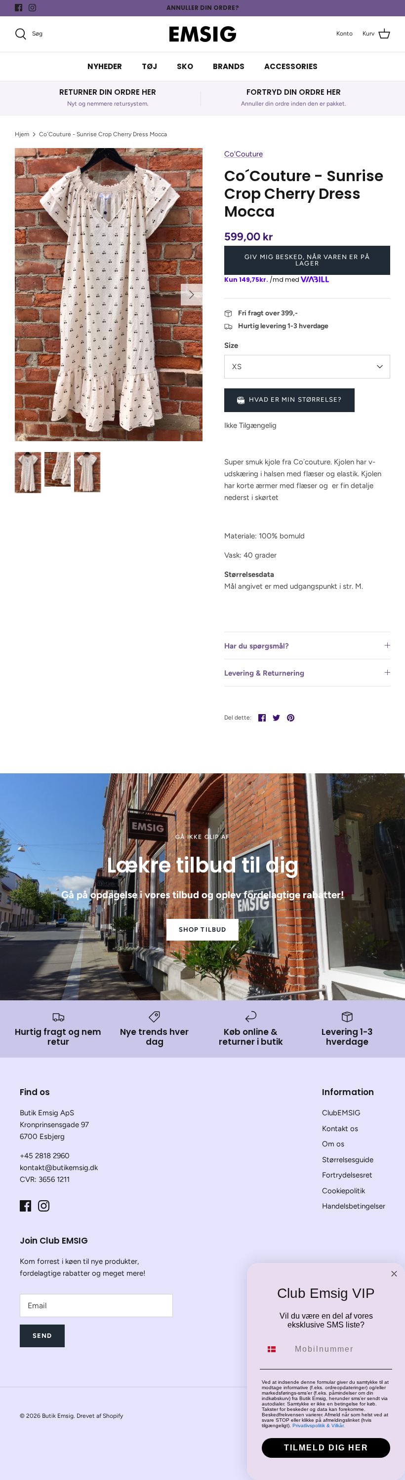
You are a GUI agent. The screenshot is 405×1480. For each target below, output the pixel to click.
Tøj (149, 66)
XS (237, 366)
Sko (185, 66)
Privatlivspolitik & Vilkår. (318, 1425)
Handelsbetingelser (353, 1206)
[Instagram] (32, 7)
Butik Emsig (58, 1415)
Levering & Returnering (264, 673)
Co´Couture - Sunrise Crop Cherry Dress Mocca (103, 134)
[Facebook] (18, 7)
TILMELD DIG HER (326, 1447)
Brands (228, 66)
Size (231, 345)
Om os (333, 1143)
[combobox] (276, 1349)
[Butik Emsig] (202, 34)
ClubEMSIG (341, 1112)
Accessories (291, 66)
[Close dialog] (394, 1274)
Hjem (22, 134)
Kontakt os (340, 1128)
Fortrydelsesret (347, 1175)
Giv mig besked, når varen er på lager (306, 260)
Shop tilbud (202, 929)
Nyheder (104, 66)
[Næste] (191, 294)
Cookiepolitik (343, 1190)
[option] (108, 294)
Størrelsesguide (347, 1159)
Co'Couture (243, 154)
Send (42, 1335)
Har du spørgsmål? (256, 646)
